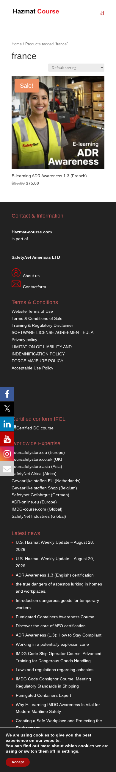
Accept (18, 762)
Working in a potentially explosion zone (52, 644)
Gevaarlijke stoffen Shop (35, 488)
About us (31, 275)
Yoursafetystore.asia (31, 466)
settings (70, 751)
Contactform (34, 286)
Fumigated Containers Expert (43, 695)
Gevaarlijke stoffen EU (33, 480)
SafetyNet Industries (31, 516)
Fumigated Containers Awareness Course (55, 616)
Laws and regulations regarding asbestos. (55, 669)
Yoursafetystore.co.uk (32, 459)
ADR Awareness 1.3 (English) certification (55, 575)
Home (17, 44)
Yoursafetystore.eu (30, 452)
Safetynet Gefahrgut (31, 494)
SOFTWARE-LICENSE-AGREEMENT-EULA (52, 332)
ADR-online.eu (25, 502)
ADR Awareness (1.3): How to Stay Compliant (58, 635)
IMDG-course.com (29, 509)
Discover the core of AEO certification (51, 625)
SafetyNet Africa (27, 473)
